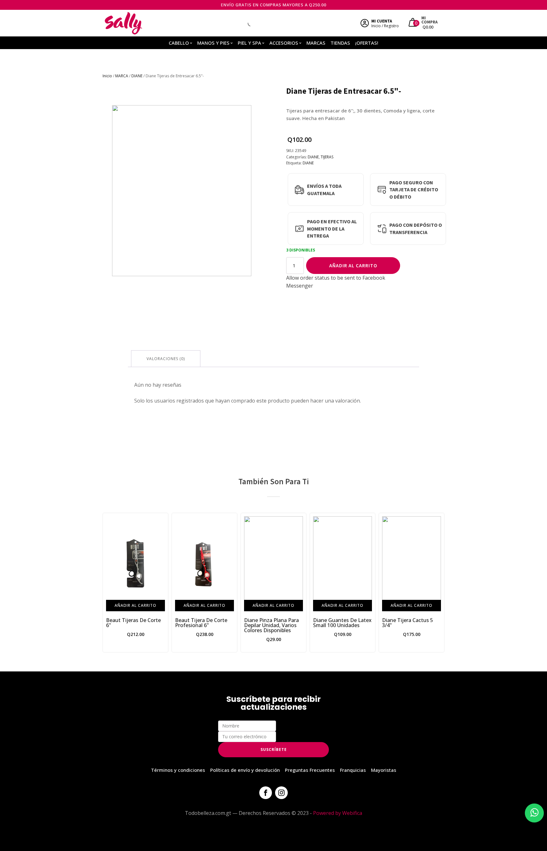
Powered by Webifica (337, 813)
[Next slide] (439, 582)
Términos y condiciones (178, 770)
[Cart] (413, 23)
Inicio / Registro (385, 26)
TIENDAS (340, 43)
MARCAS (315, 43)
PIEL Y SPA (249, 43)
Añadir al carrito (353, 265)
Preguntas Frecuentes (310, 770)
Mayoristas (383, 770)
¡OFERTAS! (366, 43)
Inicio (107, 76)
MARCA (121, 76)
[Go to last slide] (108, 582)
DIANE (136, 76)
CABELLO (179, 43)
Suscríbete (274, 749)
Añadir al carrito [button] (135, 605)
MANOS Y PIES (213, 43)
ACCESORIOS (283, 43)
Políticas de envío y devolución (245, 770)
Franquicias (353, 770)
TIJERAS (327, 157)
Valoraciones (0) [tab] (166, 358)
